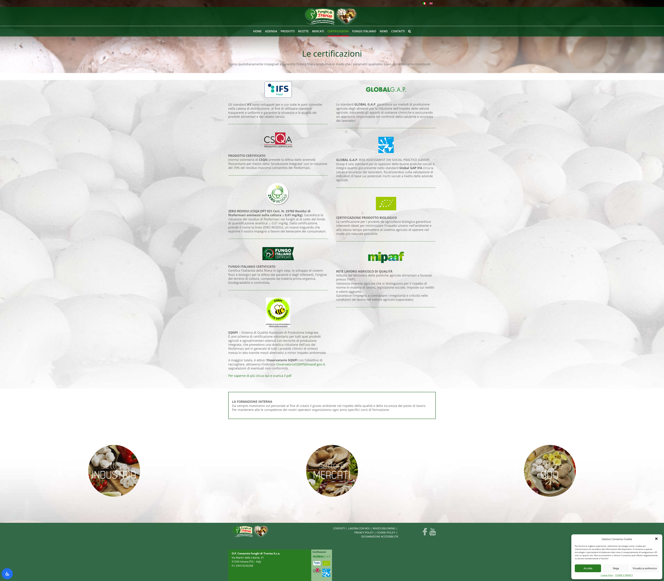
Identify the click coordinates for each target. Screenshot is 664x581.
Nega (616, 568)
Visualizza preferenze (645, 568)
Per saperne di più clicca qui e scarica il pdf (259, 376)
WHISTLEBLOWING (384, 528)
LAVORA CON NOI (359, 528)
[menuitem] (259, 31)
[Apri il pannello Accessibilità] (7, 573)
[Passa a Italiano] (424, 3)
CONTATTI (339, 528)
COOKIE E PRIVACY (624, 575)
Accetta (588, 568)
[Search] (409, 31)
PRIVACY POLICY (364, 532)
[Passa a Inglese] (431, 3)
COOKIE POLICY (386, 532)
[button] (657, 539)
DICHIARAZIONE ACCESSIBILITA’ (379, 536)
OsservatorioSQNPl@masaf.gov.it (300, 364)
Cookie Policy (607, 575)
